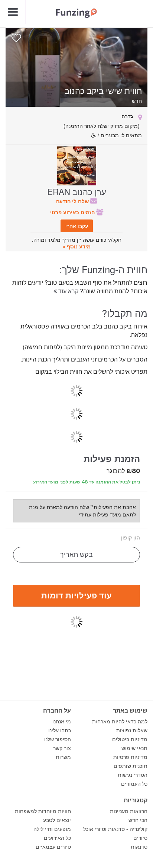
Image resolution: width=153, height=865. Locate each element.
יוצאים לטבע (57, 820)
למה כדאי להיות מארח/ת (119, 721)
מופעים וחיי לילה (52, 829)
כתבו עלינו (59, 730)
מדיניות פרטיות (130, 757)
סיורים (140, 838)
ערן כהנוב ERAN (76, 191)
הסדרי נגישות (132, 775)
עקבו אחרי (76, 226)
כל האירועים (57, 838)
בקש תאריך (76, 555)
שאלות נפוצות (131, 730)
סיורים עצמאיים (53, 847)
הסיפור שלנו (57, 739)
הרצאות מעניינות (128, 811)
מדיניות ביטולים (129, 739)
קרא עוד (67, 291)
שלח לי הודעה (73, 201)
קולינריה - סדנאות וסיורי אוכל (115, 829)
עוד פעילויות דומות (76, 595)
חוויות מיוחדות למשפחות (43, 811)
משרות (63, 757)
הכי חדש (137, 820)
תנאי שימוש (134, 748)
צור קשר (62, 748)
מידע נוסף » (76, 246)
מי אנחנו (61, 721)
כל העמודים (134, 784)
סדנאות (139, 847)
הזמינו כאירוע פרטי (73, 212)
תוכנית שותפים (130, 766)
